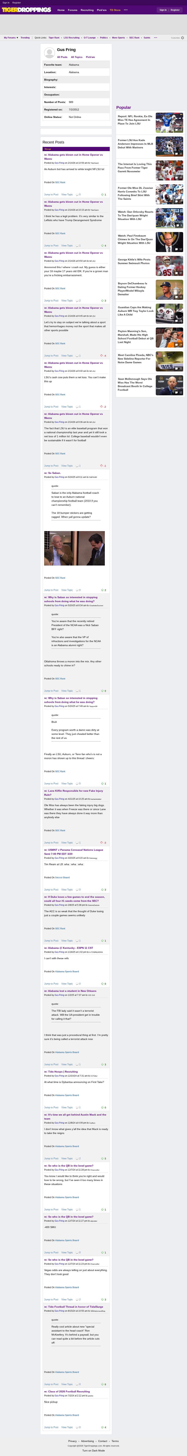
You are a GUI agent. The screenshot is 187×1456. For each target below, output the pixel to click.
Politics (104, 37)
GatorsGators (93, 905)
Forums (72, 10)
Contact (102, 1441)
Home (61, 10)
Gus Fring (59, 163)
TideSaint (95, 163)
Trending (25, 37)
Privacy (72, 1441)
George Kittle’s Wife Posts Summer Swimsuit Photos (134, 261)
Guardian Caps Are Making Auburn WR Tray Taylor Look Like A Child (136, 311)
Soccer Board (62, 877)
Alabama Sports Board (67, 971)
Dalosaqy (93, 858)
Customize (175, 38)
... (126, 9)
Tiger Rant (54, 37)
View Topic (67, 194)
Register (16, 2)
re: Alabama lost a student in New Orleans (70, 990)
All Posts (62, 57)
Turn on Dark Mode (93, 1450)
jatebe (90, 1396)
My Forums (10, 37)
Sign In (6, 2)
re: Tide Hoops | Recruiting (61, 1071)
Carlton (92, 1123)
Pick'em (101, 10)
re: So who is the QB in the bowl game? (69, 1165)
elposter (93, 1221)
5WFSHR (93, 477)
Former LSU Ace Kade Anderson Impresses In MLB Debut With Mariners (135, 144)
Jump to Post (51, 194)
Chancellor (94, 1170)
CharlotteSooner (96, 606)
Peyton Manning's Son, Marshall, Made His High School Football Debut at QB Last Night (136, 337)
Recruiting (87, 10)
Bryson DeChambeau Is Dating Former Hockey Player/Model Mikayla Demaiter (132, 289)
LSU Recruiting (71, 37)
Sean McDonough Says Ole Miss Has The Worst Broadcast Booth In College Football (135, 384)
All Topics (76, 57)
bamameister (96, 799)
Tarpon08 (93, 706)
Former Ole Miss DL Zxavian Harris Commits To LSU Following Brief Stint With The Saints (135, 193)
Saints (147, 37)
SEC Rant (134, 37)
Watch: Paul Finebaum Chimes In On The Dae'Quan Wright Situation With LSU (135, 239)
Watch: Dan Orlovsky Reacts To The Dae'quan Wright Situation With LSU (135, 215)
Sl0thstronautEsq (98, 1311)
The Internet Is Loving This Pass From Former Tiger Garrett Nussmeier (135, 168)
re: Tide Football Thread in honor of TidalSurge (73, 1306)
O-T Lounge (90, 37)
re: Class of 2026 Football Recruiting (67, 1391)
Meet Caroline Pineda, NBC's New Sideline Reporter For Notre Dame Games (135, 359)
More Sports (118, 37)
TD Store (115, 10)
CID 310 (91, 995)
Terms (115, 1441)
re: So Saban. (52, 472)
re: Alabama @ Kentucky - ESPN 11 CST (68, 947)
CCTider (94, 1076)
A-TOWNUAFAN (96, 952)
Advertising (87, 1441)
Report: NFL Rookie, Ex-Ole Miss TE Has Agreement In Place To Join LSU (135, 120)
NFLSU (92, 261)
